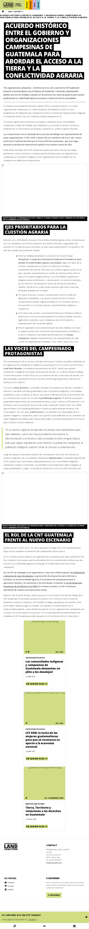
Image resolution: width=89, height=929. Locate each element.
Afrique (31, 5)
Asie (34, 5)
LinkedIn (10, 889)
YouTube (10, 886)
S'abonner (54, 895)
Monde (27, 4)
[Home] (13, 846)
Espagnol (32, 919)
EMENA (38, 5)
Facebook (10, 883)
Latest (18, 11)
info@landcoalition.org (54, 863)
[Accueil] (12, 4)
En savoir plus (35, 684)
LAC (10, 11)
